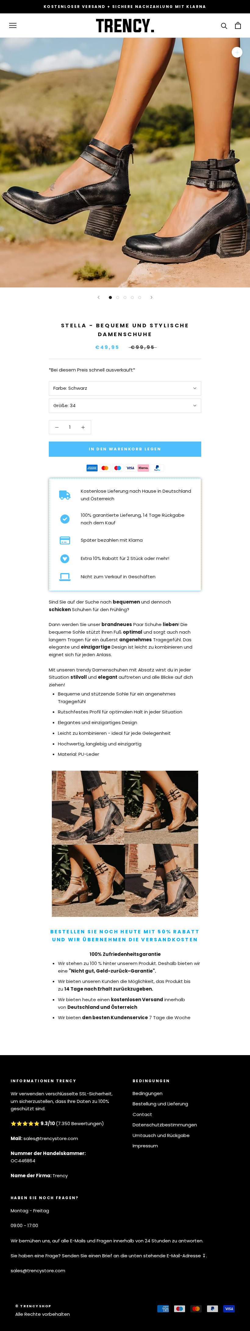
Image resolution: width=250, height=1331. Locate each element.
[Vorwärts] (151, 297)
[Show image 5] (139, 297)
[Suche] (224, 25)
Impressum (145, 1146)
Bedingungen (147, 1093)
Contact (142, 1114)
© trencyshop (33, 1306)
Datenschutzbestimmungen (165, 1124)
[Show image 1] (110, 297)
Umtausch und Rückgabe (161, 1135)
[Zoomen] (237, 52)
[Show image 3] (125, 297)
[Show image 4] (132, 297)
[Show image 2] (117, 297)
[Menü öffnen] (12, 25)
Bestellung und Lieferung (160, 1103)
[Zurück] (98, 297)
